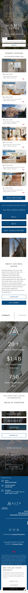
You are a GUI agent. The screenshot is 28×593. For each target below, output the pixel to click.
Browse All (14, 435)
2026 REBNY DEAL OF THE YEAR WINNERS (14, 16)
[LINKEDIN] (17, 529)
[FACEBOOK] (10, 529)
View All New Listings (14, 198)
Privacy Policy (17, 544)
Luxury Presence (18, 534)
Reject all (14, 581)
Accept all (14, 588)
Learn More (14, 296)
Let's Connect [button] (14, 302)
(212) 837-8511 (8, 487)
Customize (14, 585)
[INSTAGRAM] (14, 529)
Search (14, 45)
